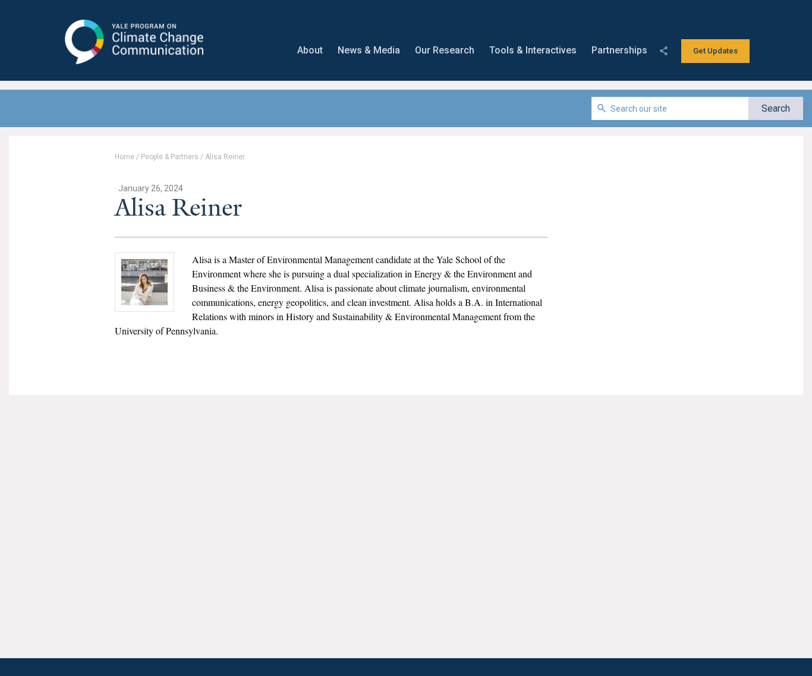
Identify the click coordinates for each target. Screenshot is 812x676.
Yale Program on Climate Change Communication (132, 42)
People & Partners (170, 157)
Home (124, 157)
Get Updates (715, 50)
